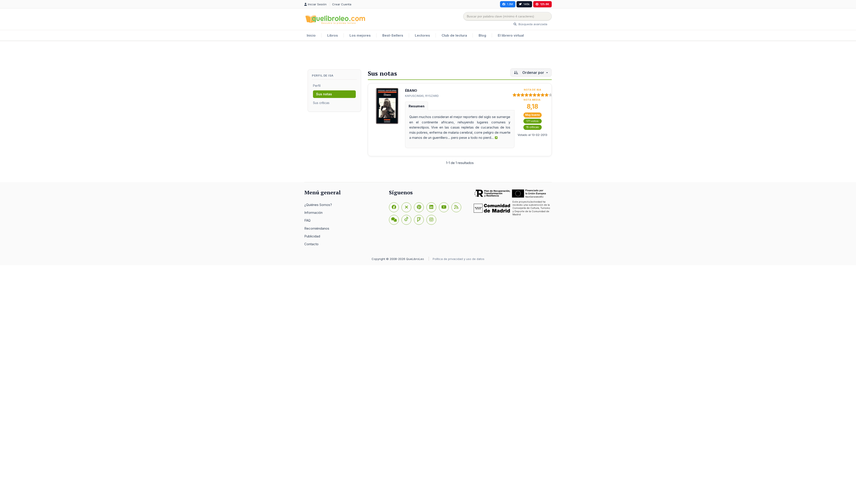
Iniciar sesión (317, 4)
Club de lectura (454, 35)
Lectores (422, 35)
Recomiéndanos (316, 228)
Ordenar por (533, 72)
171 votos (532, 121)
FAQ (307, 220)
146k (526, 4)
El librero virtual (511, 35)
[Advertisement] (428, 56)
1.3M (510, 4)
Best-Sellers (392, 35)
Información (313, 212)
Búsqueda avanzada (532, 24)
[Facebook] (394, 207)
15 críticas (532, 127)
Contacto (311, 244)
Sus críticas (321, 103)
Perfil (317, 85)
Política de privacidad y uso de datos (458, 259)
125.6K (544, 4)
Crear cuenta (341, 4)
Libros (332, 35)
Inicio (311, 35)
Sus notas (324, 94)
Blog (482, 35)
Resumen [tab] (416, 106)
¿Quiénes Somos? (318, 205)
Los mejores (360, 35)
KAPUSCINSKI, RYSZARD (422, 96)
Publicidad (312, 236)
